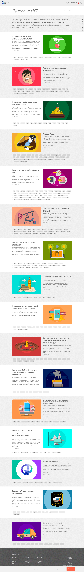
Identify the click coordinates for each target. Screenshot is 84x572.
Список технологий (66, 10)
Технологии (39, 563)
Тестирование (39, 561)
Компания (14, 557)
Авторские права (28, 561)
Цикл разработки (28, 560)
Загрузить (14, 562)
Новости (13, 560)
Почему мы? (27, 557)
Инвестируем (27, 563)
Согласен (71, 569)
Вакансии (14, 561)
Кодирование (39, 560)
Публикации (14, 563)
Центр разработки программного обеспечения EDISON (69, 561)
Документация (27, 562)
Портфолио (39, 557)
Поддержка (39, 562)
